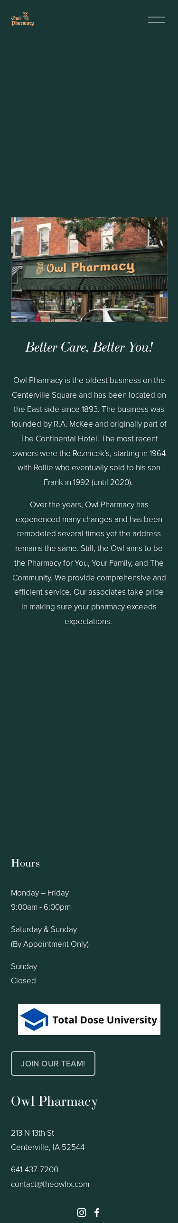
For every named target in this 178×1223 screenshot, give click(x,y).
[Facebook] (97, 1212)
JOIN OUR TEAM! (53, 1063)
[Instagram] (81, 1212)
